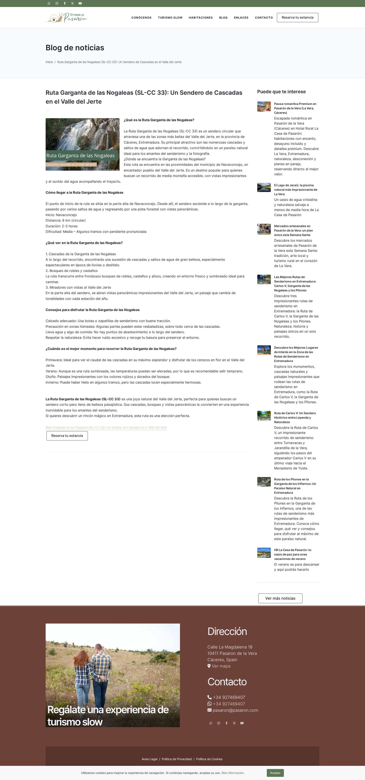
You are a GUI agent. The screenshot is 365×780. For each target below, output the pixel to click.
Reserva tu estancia (297, 17)
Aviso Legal (149, 759)
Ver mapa (220, 666)
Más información (233, 773)
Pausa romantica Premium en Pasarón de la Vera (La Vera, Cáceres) (295, 108)
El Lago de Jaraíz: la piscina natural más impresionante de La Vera (295, 189)
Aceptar (275, 773)
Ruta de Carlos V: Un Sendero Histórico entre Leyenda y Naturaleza (295, 417)
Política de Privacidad (177, 759)
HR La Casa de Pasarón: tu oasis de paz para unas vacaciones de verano (292, 554)
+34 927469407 (229, 703)
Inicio (49, 62)
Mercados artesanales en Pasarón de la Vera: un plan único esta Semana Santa (293, 230)
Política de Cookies (209, 759)
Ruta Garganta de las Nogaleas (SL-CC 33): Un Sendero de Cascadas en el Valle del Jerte (106, 427)
